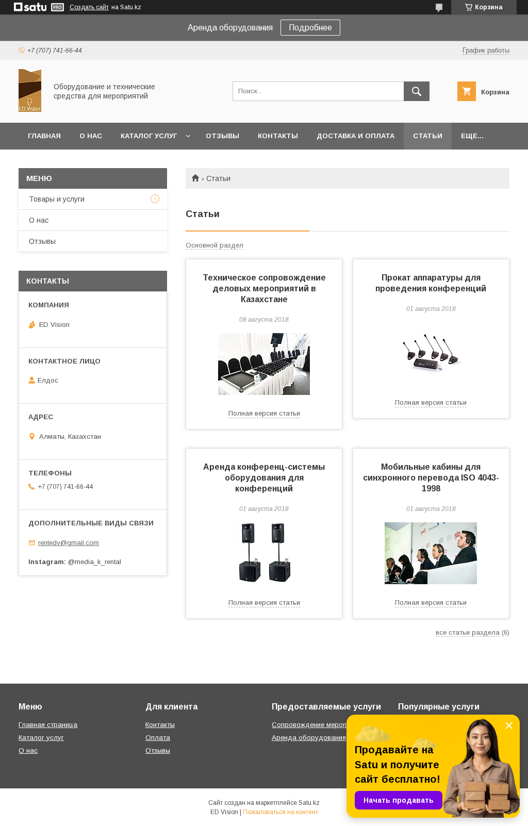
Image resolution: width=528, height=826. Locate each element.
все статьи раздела (468, 632)
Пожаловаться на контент (280, 812)
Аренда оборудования (309, 737)
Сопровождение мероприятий (320, 725)
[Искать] (417, 91)
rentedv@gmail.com (68, 543)
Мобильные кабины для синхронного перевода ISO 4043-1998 (431, 477)
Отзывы (222, 136)
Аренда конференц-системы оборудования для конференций (264, 477)
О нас (90, 136)
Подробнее (310, 27)
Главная (44, 136)
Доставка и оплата (355, 136)
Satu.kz (309, 802)
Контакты (278, 136)
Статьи (427, 136)
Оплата (157, 737)
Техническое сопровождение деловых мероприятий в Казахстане (264, 288)
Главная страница (48, 725)
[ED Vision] (30, 109)
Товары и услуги (57, 199)
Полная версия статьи (264, 413)
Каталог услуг (149, 136)
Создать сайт (89, 7)
